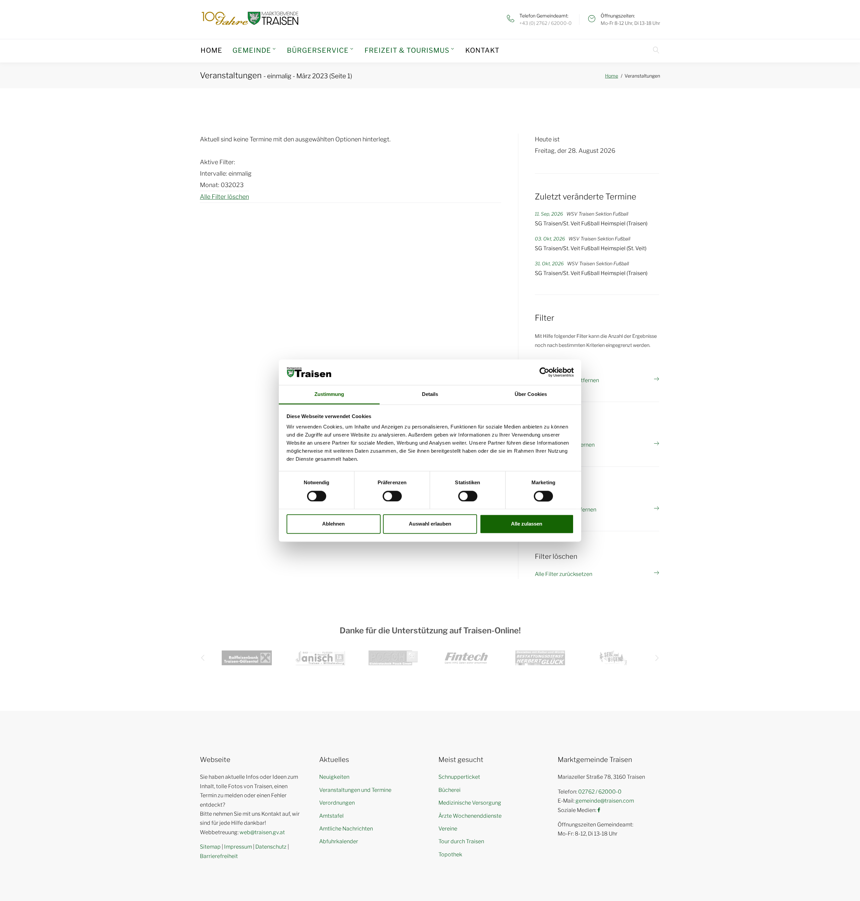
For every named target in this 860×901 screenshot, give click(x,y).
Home (211, 50)
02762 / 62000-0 (599, 792)
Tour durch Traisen (461, 841)
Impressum (238, 847)
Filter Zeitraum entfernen (565, 509)
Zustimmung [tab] (329, 394)
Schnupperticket (459, 777)
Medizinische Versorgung (469, 803)
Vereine (447, 828)
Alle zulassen (526, 524)
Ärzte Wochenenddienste (470, 816)
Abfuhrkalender (338, 841)
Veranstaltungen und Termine (355, 790)
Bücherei (449, 790)
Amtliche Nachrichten (346, 828)
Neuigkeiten (334, 777)
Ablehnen (333, 524)
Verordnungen (337, 803)
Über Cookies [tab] (531, 394)
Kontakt (482, 50)
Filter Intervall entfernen (565, 445)
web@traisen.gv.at (262, 832)
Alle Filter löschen (224, 196)
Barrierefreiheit (219, 856)
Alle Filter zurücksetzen (563, 574)
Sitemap (210, 847)
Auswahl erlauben (430, 524)
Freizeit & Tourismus (406, 50)
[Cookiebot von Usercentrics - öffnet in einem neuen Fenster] (544, 372)
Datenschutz (271, 847)
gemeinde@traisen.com (604, 801)
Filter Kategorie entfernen (567, 380)
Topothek (450, 854)
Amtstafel (331, 816)
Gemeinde (251, 50)
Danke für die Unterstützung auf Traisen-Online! (430, 630)
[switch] (392, 496)
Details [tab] (430, 394)
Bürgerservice (318, 50)
